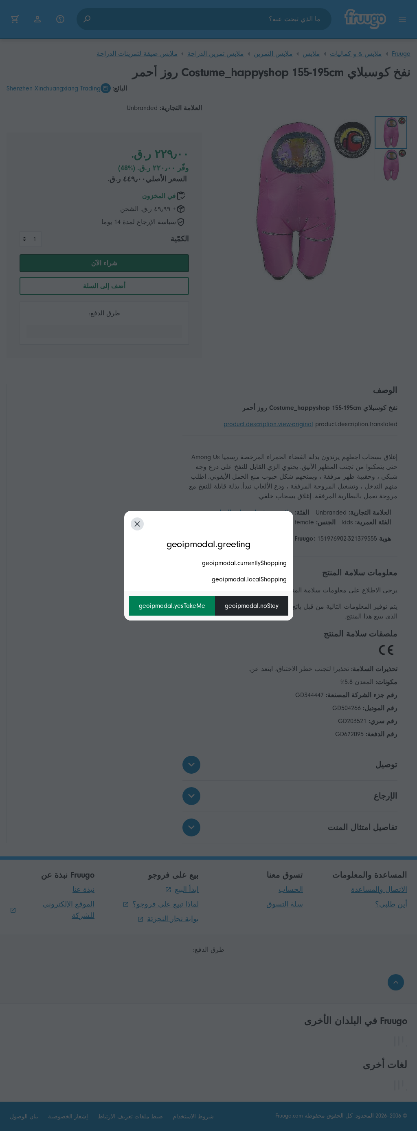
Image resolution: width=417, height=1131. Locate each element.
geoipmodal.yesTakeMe (172, 606)
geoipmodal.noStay (252, 606)
